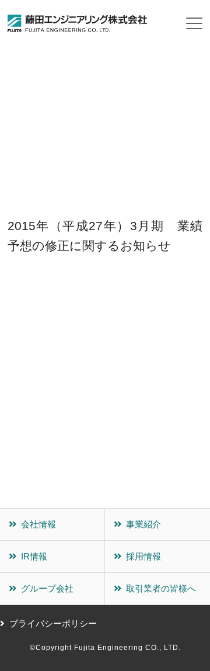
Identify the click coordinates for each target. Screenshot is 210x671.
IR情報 (34, 556)
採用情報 (143, 556)
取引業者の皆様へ (161, 588)
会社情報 (38, 524)
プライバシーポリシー (53, 623)
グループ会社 (47, 588)
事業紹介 (143, 524)
